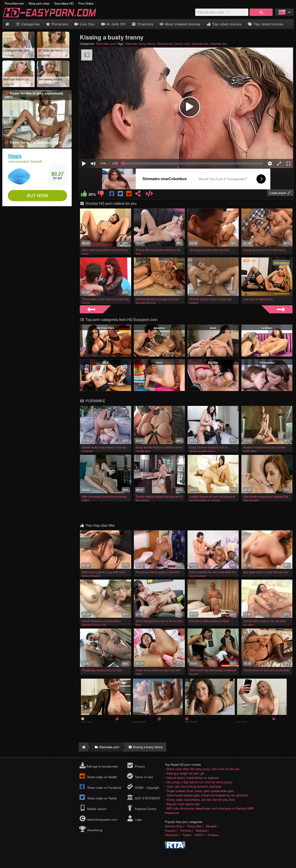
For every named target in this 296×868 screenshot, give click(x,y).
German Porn (105, 328)
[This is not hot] (101, 194)
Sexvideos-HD (64, 3)
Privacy (139, 766)
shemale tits (200, 43)
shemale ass (218, 43)
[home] (83, 747)
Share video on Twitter (101, 798)
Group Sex (194, 826)
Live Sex (87, 23)
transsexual (164, 43)
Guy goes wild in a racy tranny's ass (265, 572)
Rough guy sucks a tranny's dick (102, 670)
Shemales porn (106, 43)
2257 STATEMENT (147, 798)
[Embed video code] (149, 194)
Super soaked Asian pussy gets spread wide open (200, 791)
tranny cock (182, 43)
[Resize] (279, 163)
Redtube (201, 830)
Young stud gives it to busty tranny (264, 250)
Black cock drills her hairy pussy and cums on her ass (203, 769)
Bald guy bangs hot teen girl (185, 773)
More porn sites (39, 3)
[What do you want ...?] (261, 12)
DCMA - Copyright (146, 787)
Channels (145, 23)
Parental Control (145, 809)
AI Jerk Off (115, 23)
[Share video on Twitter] (120, 194)
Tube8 (186, 835)
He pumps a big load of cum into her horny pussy (200, 782)
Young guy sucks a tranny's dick (209, 250)
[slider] (101, 149)
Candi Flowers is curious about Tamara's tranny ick (101, 623)
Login (138, 819)
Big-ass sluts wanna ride (183, 804)
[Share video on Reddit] (129, 194)
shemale (131, 43)
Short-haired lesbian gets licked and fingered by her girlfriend (207, 795)
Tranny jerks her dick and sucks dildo (266, 670)
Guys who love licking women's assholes (194, 786)
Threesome (266, 362)
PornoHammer (14, 3)
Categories (30, 23)
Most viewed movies (182, 23)
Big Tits (213, 362)
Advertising (94, 830)
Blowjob (211, 826)
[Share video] (138, 194)
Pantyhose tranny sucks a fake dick (158, 572)
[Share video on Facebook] (112, 194)
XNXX (199, 835)
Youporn (170, 830)
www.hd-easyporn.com (102, 819)
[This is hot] (84, 194)
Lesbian (267, 328)
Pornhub (185, 830)
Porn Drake (85, 3)
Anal (213, 328)
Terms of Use (143, 777)
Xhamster (171, 835)
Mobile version (96, 809)
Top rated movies (226, 23)
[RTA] (175, 847)
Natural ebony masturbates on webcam (193, 777)
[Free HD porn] (53, 17)
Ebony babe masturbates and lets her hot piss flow (201, 799)
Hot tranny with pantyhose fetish (209, 621)
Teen (159, 362)
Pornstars (59, 23)
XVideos (213, 835)
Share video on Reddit (101, 777)
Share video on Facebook (103, 787)
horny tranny (147, 43)
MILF (105, 362)
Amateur (159, 328)
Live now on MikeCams (258, 299)
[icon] (7, 24)
